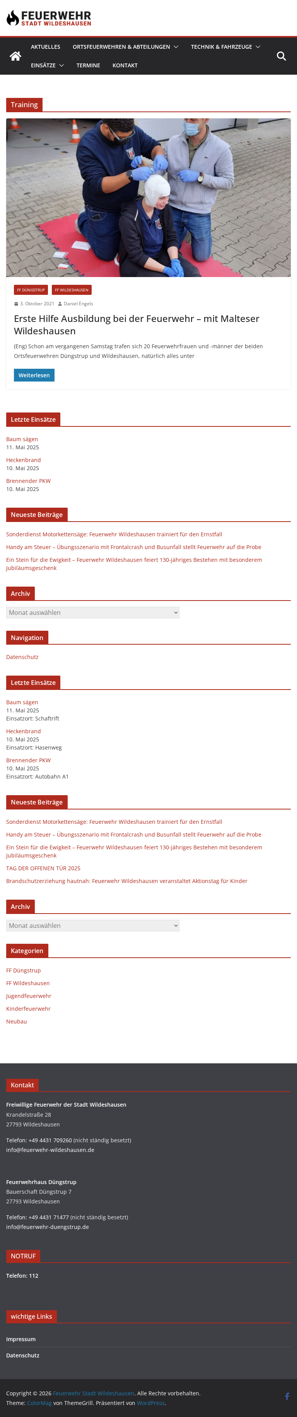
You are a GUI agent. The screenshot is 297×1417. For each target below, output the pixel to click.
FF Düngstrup (31, 290)
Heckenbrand (23, 460)
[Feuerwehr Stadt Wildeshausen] (15, 56)
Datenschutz (22, 657)
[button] (174, 46)
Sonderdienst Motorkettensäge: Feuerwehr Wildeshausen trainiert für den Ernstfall (114, 534)
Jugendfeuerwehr (28, 995)
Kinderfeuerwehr (28, 1008)
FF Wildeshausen (72, 290)
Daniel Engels (78, 303)
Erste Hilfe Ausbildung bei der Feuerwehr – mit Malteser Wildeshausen (136, 324)
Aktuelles (45, 46)
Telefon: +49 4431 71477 (37, 1217)
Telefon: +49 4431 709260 (39, 1140)
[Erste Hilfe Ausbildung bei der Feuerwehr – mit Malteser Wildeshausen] (148, 197)
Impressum (21, 1339)
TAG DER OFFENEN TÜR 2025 (43, 868)
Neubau (16, 1021)
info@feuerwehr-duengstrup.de (47, 1226)
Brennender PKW (28, 480)
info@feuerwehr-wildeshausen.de (50, 1149)
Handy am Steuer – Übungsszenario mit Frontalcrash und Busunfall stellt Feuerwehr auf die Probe (133, 547)
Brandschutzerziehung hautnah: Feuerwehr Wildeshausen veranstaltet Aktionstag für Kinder (127, 881)
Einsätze (43, 65)
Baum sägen (22, 439)
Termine (88, 65)
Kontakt (125, 65)
